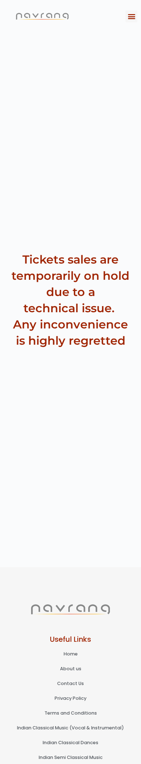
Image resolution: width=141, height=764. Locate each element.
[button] (131, 16)
